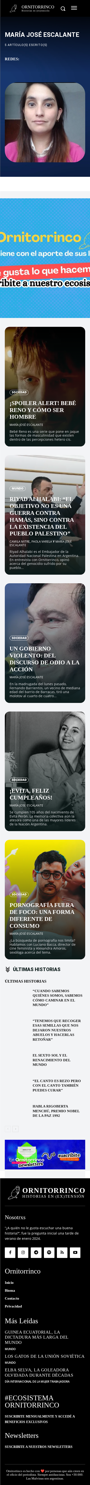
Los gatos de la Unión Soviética (45, 1356)
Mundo (18, 488)
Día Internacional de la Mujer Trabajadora (37, 1382)
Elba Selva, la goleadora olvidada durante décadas (39, 1373)
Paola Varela (41, 541)
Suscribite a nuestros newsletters (38, 1447)
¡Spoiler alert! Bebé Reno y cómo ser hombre (43, 410)
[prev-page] (8, 1129)
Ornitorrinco (14, 1471)
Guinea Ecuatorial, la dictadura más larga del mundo (37, 1337)
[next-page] (15, 1129)
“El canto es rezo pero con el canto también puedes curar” (57, 1085)
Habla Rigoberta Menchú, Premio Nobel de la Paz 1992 (56, 1111)
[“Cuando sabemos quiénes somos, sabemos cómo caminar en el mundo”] (17, 997)
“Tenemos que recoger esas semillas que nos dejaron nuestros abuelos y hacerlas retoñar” (57, 1030)
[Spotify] (49, 1252)
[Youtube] (75, 1252)
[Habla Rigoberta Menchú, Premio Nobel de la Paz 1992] (17, 1112)
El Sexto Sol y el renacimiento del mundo (52, 1060)
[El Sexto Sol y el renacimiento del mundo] (17, 1061)
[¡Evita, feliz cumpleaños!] (45, 771)
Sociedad (19, 392)
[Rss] (62, 1252)
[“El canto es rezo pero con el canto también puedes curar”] (17, 1087)
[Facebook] (10, 1252)
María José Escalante (26, 425)
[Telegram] (36, 1252)
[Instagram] (23, 1252)
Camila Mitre (20, 541)
